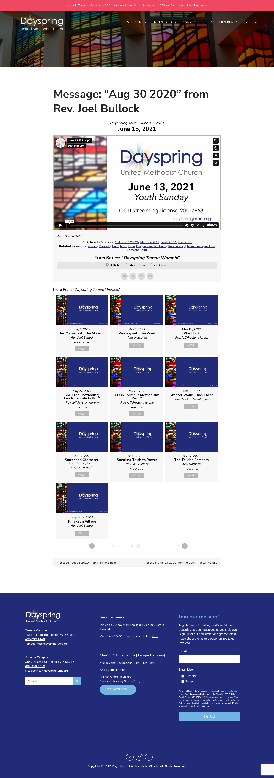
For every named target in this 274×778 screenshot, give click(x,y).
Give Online (160, 265)
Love (131, 246)
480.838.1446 (35, 639)
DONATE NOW (118, 690)
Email (183, 651)
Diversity (105, 246)
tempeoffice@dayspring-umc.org (46, 644)
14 (170, 546)
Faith (115, 246)
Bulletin (115, 265)
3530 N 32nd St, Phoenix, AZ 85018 (49, 662)
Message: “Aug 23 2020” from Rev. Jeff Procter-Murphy (180, 563)
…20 (177, 546)
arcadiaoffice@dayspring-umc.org (46, 671)
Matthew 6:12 (149, 242)
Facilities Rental (224, 22)
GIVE (250, 22)
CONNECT (190, 22)
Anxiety (93, 246)
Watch (81, 348)
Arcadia (190, 676)
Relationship (176, 246)
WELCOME (135, 22)
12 (157, 546)
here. (155, 636)
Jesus (123, 246)
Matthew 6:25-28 (127, 242)
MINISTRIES (163, 22)
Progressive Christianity (151, 246)
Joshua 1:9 (185, 242)
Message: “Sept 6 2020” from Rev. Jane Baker (87, 563)
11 (151, 546)
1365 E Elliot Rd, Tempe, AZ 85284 (49, 635)
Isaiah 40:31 (169, 242)
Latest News (136, 265)
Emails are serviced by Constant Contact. (208, 704)
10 (144, 546)
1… (99, 546)
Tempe (189, 681)
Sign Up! (209, 716)
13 (163, 546)
